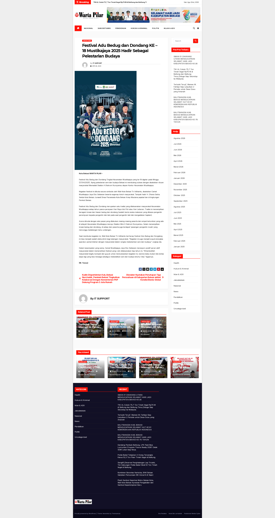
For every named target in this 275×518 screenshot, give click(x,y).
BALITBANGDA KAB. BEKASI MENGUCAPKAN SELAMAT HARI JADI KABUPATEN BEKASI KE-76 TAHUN (186, 117)
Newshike (106, 513)
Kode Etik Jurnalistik (175, 513)
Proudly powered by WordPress (85, 513)
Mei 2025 (177, 224)
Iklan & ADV (169, 28)
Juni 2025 (178, 218)
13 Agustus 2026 (182, 371)
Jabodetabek (104, 28)
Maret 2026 (178, 167)
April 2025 (178, 229)
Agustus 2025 (179, 207)
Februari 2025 (179, 241)
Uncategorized (180, 309)
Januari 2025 (179, 247)
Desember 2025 (180, 184)
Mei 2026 (177, 155)
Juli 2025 (177, 212)
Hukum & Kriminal (139, 28)
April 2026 (178, 161)
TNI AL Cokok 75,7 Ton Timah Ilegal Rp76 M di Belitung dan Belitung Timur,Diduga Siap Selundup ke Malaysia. (185, 74)
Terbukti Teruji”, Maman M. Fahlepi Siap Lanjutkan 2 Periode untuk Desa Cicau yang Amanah (136, 417)
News (176, 291)
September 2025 (180, 201)
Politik (155, 28)
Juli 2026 (177, 144)
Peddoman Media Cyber (192, 513)
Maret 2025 (178, 235)
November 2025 (180, 190)
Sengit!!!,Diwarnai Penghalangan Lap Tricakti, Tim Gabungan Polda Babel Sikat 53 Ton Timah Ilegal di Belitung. (137, 465)
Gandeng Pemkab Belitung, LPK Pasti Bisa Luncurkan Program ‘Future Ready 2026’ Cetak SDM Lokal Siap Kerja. (137, 447)
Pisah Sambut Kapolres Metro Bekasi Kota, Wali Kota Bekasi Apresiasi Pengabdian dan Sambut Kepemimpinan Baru (136, 482)
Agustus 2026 (179, 138)
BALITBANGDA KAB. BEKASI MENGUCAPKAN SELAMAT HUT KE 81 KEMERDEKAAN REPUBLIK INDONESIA (185, 102)
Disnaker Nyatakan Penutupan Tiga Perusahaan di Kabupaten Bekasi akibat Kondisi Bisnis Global (141, 277)
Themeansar (116, 513)
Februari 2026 (179, 172)
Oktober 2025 (179, 195)
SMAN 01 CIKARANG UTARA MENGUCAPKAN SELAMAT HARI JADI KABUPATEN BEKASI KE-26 (134, 397)
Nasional (88, 28)
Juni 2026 (178, 150)
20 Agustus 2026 (119, 371)
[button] (194, 28)
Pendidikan (120, 28)
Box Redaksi (162, 513)
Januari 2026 (179, 178)
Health (176, 263)
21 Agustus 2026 (87, 371)
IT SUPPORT (97, 63)
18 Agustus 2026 (150, 371)
